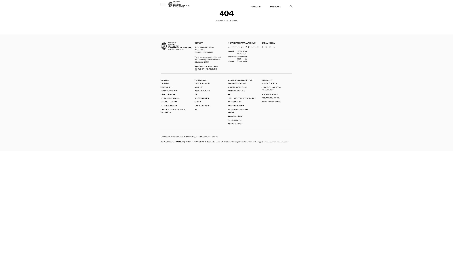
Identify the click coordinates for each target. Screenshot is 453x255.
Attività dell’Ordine (169, 105)
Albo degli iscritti (269, 83)
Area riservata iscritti (237, 83)
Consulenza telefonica (238, 109)
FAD (196, 94)
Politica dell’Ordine (169, 102)
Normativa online (235, 124)
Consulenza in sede (236, 105)
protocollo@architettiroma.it (249, 47)
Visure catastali (234, 120)
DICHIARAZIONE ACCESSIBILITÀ (211, 142)
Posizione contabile (236, 91)
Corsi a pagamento (202, 91)
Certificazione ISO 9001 (170, 98)
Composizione (166, 87)
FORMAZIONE (256, 6)
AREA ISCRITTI (275, 6)
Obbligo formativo (202, 105)
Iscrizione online (168, 94)
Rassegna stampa (235, 116)
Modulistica (166, 113)
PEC (229, 94)
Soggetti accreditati (169, 91)
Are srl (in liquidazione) (271, 101)
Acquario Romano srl (270, 98)
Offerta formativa (202, 83)
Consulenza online (236, 102)
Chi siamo (165, 83)
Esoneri (198, 102)
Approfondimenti (202, 98)
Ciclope (231, 113)
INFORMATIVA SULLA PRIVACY (172, 142)
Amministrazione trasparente (173, 109)
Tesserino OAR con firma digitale (241, 98)
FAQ (196, 109)
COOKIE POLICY (191, 142)
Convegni (198, 87)
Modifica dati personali (237, 87)
